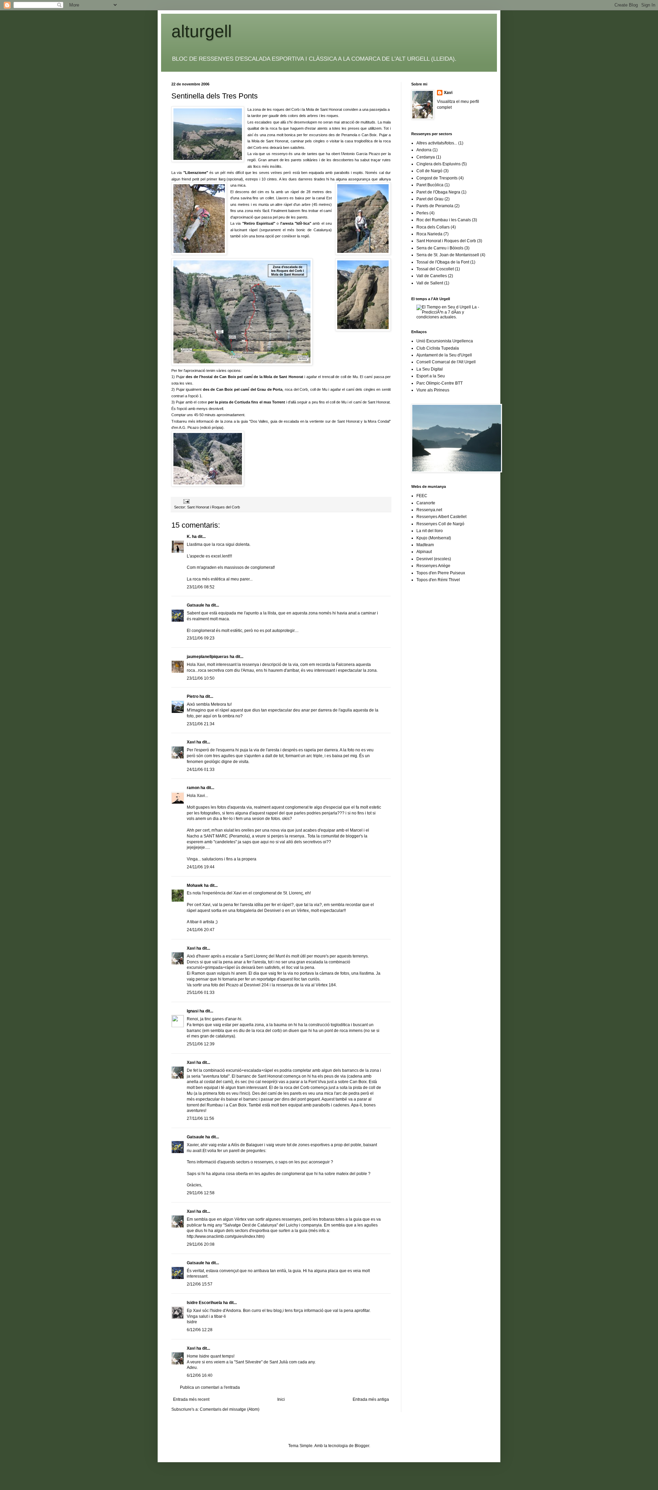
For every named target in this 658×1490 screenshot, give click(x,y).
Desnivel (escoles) (433, 558)
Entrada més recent (191, 1399)
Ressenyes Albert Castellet (441, 516)
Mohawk (195, 885)
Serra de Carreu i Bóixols (439, 248)
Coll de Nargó (429, 170)
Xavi (191, 742)
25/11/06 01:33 (201, 992)
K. (189, 536)
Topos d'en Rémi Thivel (438, 579)
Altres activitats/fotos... (436, 143)
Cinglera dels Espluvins (438, 164)
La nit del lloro (429, 530)
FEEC (421, 495)
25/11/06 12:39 (201, 1044)
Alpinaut (424, 551)
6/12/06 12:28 (199, 1329)
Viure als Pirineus (432, 390)
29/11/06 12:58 (201, 1192)
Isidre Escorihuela (204, 1302)
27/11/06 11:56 (200, 1118)
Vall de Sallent (429, 283)
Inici (281, 1399)
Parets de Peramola (434, 205)
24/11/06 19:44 (201, 867)
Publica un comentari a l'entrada (210, 1387)
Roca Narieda (429, 234)
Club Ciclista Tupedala (437, 348)
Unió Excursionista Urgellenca (444, 341)
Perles (422, 213)
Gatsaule (195, 605)
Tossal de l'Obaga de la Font (442, 262)
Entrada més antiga (371, 1399)
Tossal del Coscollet (435, 269)
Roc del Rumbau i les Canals (443, 220)
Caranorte (425, 503)
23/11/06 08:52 (201, 587)
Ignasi (192, 1011)
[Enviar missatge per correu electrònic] (186, 501)
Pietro (192, 696)
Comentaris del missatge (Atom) (229, 1409)
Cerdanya (425, 157)
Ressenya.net (429, 509)
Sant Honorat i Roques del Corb (213, 507)
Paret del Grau (429, 199)
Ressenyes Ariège (433, 565)
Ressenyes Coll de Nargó (440, 523)
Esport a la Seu (430, 376)
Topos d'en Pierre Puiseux (440, 573)
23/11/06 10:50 (201, 678)
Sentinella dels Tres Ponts (214, 96)
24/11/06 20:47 (201, 929)
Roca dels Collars (433, 227)
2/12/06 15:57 (199, 1284)
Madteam (425, 544)
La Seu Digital (429, 369)
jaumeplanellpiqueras (208, 656)
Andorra (423, 150)
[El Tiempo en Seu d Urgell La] (451, 317)
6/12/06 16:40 (199, 1375)
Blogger (362, 1445)
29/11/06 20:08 (201, 1244)
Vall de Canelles (431, 275)
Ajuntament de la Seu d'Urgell (444, 355)
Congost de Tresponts (437, 178)
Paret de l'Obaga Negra (438, 192)
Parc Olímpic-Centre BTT (439, 383)
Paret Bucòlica (429, 185)
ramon (193, 787)
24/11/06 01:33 (201, 769)
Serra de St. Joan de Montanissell (447, 255)
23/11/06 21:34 (201, 723)
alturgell (201, 31)
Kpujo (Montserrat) (433, 538)
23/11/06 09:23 (201, 638)
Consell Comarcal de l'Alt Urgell (446, 362)
